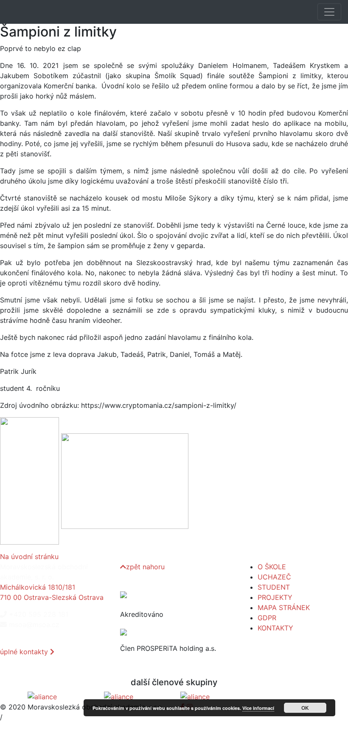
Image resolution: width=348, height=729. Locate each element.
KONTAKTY (275, 628)
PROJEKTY (275, 597)
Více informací (258, 708)
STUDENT (274, 587)
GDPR (267, 617)
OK (305, 708)
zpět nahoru (145, 566)
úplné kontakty (25, 651)
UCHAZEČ (274, 577)
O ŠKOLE (272, 566)
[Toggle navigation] (329, 11)
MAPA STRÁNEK (284, 607)
